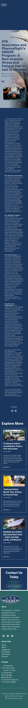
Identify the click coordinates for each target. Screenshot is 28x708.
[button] (4, 10)
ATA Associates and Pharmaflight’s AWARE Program (12, 143)
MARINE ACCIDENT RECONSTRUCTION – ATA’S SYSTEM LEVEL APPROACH (12, 535)
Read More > (6, 467)
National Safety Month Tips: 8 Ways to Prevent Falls (12, 492)
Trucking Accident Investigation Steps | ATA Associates (12, 446)
